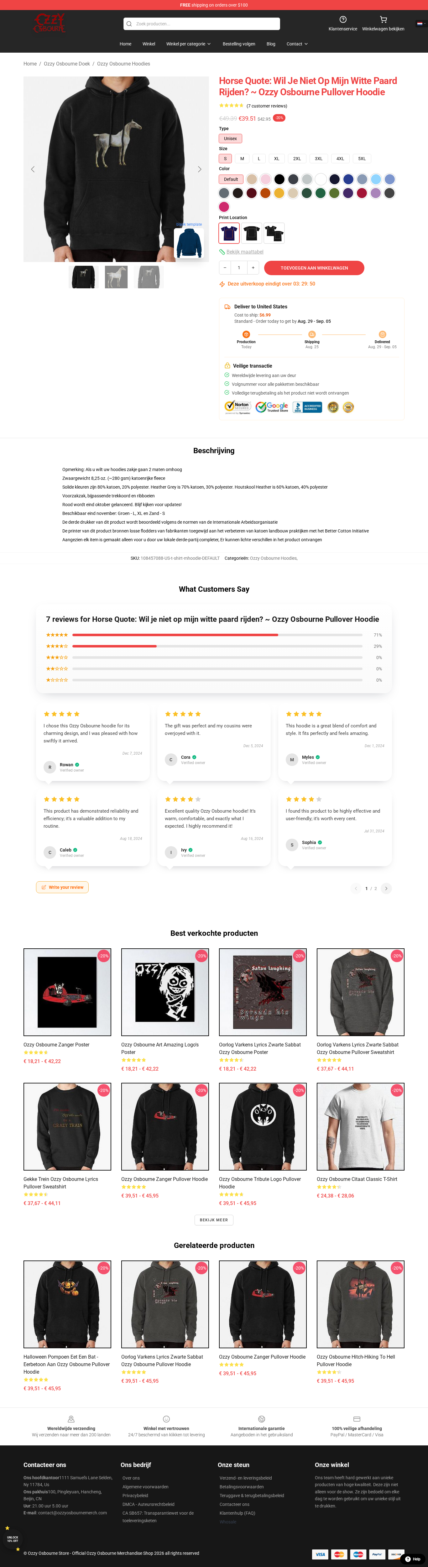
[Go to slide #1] (84, 277)
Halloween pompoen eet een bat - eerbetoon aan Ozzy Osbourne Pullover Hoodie (66, 1364)
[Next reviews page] (386, 888)
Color (224, 168)
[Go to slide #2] (116, 277)
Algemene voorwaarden (146, 1486)
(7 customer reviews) (267, 105)
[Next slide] (199, 169)
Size (223, 148)
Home (30, 64)
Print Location (233, 217)
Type (224, 128)
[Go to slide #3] (149, 277)
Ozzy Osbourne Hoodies (123, 64)
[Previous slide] (33, 169)
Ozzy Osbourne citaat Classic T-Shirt (357, 1179)
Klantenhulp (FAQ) (237, 1513)
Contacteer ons (234, 1504)
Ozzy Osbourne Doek (67, 64)
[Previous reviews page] (356, 888)
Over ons (131, 1478)
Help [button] (416, 1559)
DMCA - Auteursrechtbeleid (149, 1504)
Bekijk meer (214, 1220)
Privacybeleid (135, 1495)
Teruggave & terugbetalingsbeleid (252, 1495)
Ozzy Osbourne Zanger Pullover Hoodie (164, 1179)
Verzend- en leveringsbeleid (246, 1478)
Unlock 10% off (12, 1539)
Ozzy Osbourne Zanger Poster (56, 1045)
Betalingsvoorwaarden (242, 1486)
